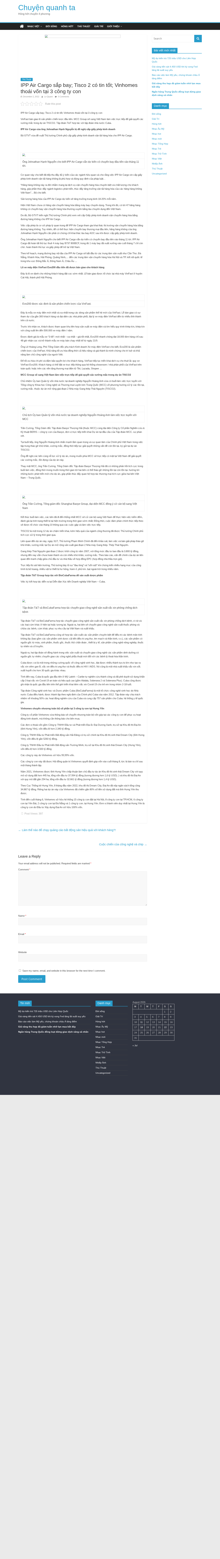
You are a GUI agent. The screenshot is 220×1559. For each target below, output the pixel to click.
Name (22, 915)
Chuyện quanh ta (46, 7)
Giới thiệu (113, 26)
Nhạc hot (156, 133)
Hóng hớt (67, 26)
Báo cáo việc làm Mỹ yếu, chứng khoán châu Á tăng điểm (47, 1021)
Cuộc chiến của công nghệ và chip (123, 844)
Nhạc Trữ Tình (159, 153)
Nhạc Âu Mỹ (158, 129)
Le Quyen (48, 97)
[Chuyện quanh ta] (21, 26)
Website (22, 952)
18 (141, 1027)
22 (165, 1027)
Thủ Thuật (83, 26)
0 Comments (63, 97)
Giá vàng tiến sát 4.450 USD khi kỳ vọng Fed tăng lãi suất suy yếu (52, 1016)
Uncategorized (159, 173)
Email (22, 934)
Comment (24, 869)
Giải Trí (98, 26)
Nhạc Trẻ (156, 148)
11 (141, 1022)
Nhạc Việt (33, 26)
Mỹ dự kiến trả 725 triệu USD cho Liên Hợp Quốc (43, 1011)
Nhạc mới (157, 138)
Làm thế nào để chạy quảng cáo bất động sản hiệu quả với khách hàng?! (67, 830)
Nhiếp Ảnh (157, 163)
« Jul (135, 1045)
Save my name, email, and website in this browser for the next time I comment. (63, 970)
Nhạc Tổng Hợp (160, 143)
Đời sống (51, 26)
